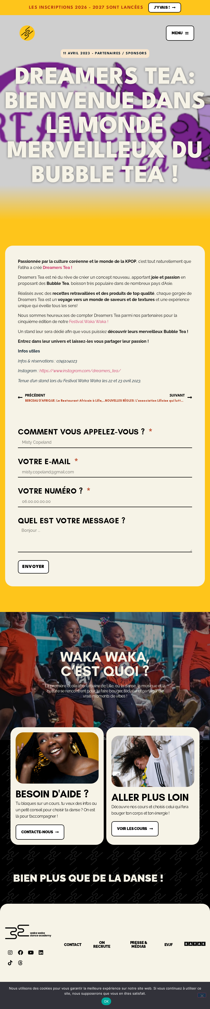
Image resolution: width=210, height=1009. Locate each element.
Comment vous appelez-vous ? (82, 431)
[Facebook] (20, 953)
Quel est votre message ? (71, 520)
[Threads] (20, 963)
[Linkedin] (41, 953)
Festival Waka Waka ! (88, 321)
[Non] (201, 995)
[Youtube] (31, 953)
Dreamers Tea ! (58, 267)
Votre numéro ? (51, 491)
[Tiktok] (10, 963)
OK (106, 1001)
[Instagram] (10, 953)
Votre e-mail (45, 461)
